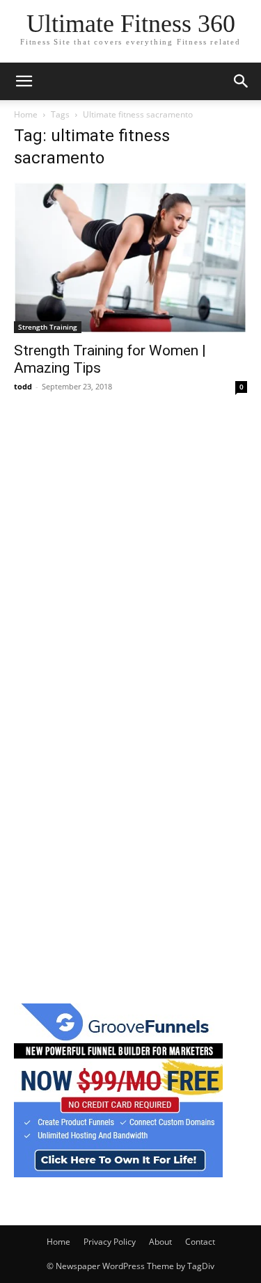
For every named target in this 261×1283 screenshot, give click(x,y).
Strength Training (47, 327)
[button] (23, 81)
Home (26, 114)
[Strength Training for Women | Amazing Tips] (130, 257)
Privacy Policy (110, 1242)
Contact (200, 1242)
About (160, 1242)
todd (23, 386)
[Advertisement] (130, 552)
